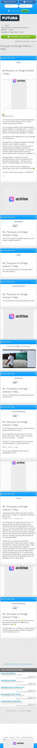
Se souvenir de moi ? (14, 11)
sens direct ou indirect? (8, 680)
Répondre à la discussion (18, 37)
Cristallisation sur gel (25, 664)
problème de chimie (11, 664)
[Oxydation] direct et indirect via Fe (12, 687)
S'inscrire (27, 2)
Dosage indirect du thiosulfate (11, 701)
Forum (7, 25)
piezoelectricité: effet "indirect (11, 694)
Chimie (11, 30)
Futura (6, 737)
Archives (12, 737)
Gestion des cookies (27, 737)
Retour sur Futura (9, 2)
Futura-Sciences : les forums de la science (14, 28)
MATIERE (4, 30)
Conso (18, 737)
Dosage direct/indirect (8, 673)
